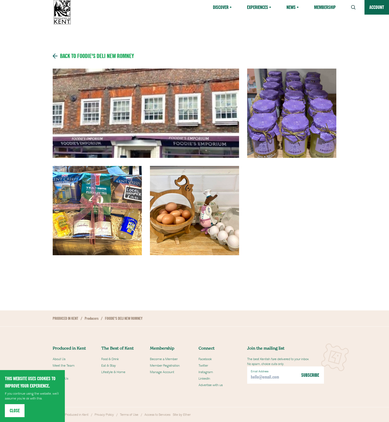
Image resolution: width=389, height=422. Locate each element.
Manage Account (162, 372)
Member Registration (165, 365)
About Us (59, 359)
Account (376, 7)
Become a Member (164, 359)
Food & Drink (110, 359)
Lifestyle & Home (113, 372)
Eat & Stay (108, 365)
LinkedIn (204, 378)
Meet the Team (64, 365)
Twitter (203, 365)
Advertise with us (211, 385)
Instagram (206, 372)
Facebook (205, 359)
